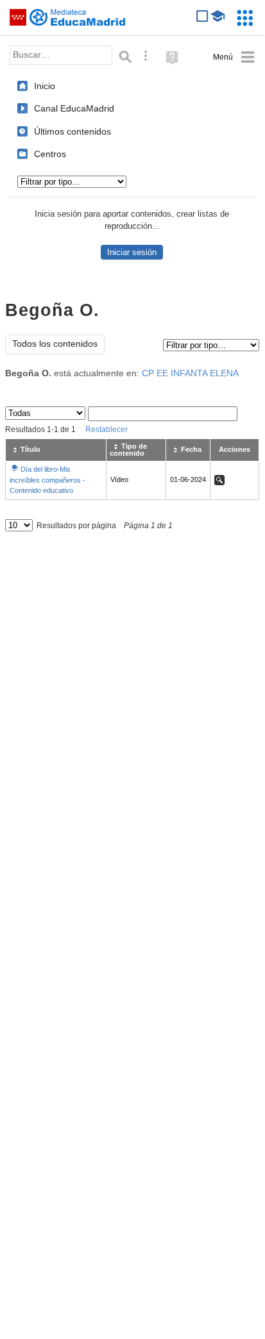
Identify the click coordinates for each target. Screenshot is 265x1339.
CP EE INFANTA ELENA (190, 373)
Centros (50, 154)
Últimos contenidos (72, 131)
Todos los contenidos (55, 344)
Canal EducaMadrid (74, 108)
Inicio (44, 86)
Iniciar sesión (132, 252)
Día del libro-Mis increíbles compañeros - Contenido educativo (47, 479)
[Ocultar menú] (234, 57)
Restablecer (106, 429)
